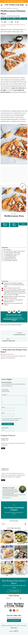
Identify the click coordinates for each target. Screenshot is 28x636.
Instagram (15, 356)
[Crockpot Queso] (7, 542)
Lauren (3, 469)
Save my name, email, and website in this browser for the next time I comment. (12, 419)
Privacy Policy (23, 625)
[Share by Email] (9, 311)
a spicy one (14, 88)
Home (2, 8)
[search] (26, 5)
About (18, 625)
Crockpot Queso (7, 543)
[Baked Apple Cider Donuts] (20, 557)
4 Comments (3, 16)
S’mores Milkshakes (20, 574)
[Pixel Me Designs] (16, 631)
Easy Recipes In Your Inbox (15, 1)
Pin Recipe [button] (14, 224)
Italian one (21, 88)
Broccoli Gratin (21, 543)
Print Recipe (5, 224)
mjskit (3, 438)
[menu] (1, 5)
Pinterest (3, 356)
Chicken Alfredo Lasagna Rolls (7, 575)
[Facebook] (10, 610)
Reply (3, 448)
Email (3, 412)
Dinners (5, 8)
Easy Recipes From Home (14, 5)
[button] (14, 311)
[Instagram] (17, 610)
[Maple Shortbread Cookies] (7, 557)
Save (11, 22)
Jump (4, 22)
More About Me (7, 497)
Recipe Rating (5, 389)
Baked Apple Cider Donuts (21, 559)
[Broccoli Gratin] (20, 542)
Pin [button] (17, 22)
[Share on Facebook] (19, 311)
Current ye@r (5, 427)
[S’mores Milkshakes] (20, 573)
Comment (4, 394)
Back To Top (13, 627)
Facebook (8, 356)
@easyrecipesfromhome (10, 319)
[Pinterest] (14, 610)
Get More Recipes (14, 620)
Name (3, 407)
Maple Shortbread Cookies (7, 559)
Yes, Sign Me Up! (14, 590)
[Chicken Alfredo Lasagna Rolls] (7, 573)
